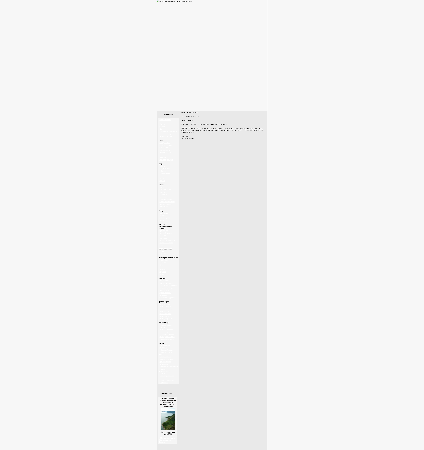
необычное (164, 260)
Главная (163, 124)
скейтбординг (165, 218)
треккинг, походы (166, 160)
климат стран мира (167, 339)
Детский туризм (166, 136)
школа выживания (166, 283)
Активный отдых (166, 134)
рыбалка (163, 254)
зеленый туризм (166, 233)
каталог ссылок (165, 357)
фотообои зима (165, 306)
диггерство (164, 194)
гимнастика (164, 213)
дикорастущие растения (168, 285)
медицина (163, 295)
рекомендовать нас (167, 376)
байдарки (163, 166)
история (163, 235)
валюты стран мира (167, 332)
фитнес (162, 220)
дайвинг (163, 171)
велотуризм (164, 187)
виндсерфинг (165, 168)
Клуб (161, 129)
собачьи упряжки (166, 204)
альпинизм (164, 147)
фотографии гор (166, 309)
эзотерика (163, 238)
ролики (162, 215)
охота (162, 251)
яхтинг (162, 181)
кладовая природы (166, 288)
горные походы (165, 152)
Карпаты (163, 262)
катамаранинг (165, 173)
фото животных (165, 314)
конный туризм (165, 197)
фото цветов (164, 311)
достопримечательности (169, 366)
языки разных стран (167, 337)
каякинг (163, 176)
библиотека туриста (167, 298)
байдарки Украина (166, 359)
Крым (162, 265)
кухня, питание (165, 293)
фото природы (165, 304)
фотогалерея (164, 364)
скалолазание (165, 155)
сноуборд (163, 157)
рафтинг (163, 178)
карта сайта (164, 383)
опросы (162, 373)
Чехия (162, 274)
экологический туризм (168, 240)
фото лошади (164, 316)
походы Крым (165, 143)
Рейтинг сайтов (165, 120)
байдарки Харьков (166, 350)
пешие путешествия (167, 202)
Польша (163, 269)
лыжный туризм (166, 199)
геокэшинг (164, 192)
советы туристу (165, 290)
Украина (163, 272)
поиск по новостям (167, 380)
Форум (162, 126)
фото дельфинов (166, 319)
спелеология (164, 206)
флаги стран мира (166, 329)
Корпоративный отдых (168, 131)
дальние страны (165, 189)
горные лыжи (165, 150)
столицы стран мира (167, 334)
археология (164, 231)
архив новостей (165, 362)
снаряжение (164, 281)
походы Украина (166, 145)
